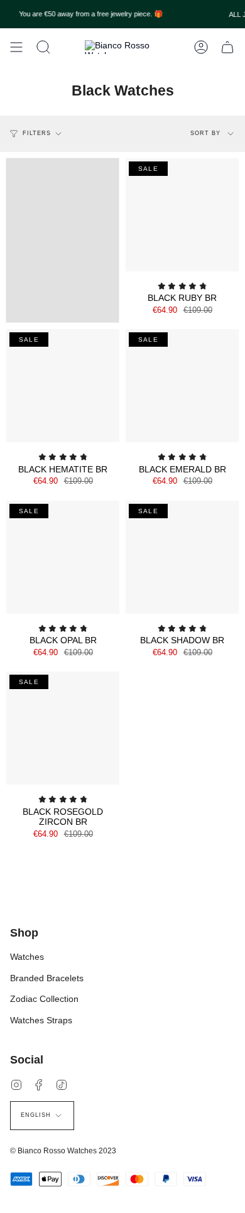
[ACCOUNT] (201, 47)
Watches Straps (41, 1020)
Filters (37, 133)
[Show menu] (16, 47)
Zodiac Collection (44, 999)
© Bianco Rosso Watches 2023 (63, 1150)
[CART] (227, 47)
